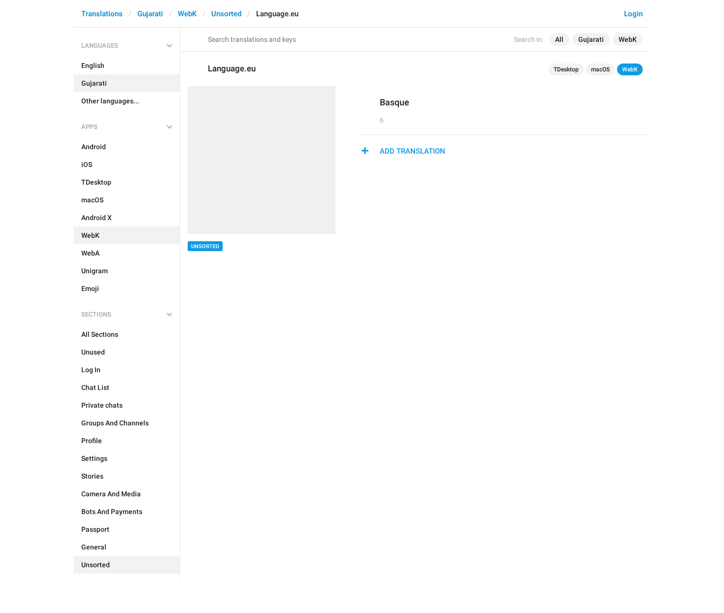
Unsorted (226, 13)
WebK (187, 13)
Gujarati (150, 13)
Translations (102, 13)
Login (633, 13)
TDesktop (566, 69)
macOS (600, 69)
